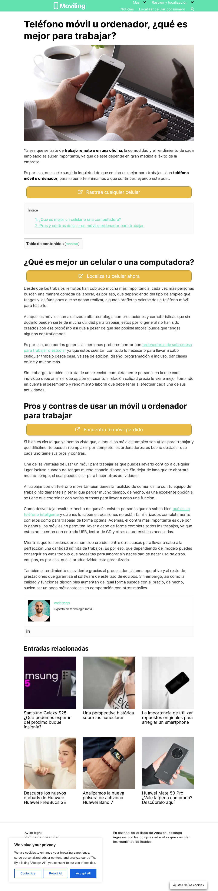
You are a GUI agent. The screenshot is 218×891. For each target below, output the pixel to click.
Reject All (55, 873)
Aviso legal (33, 832)
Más (136, 2)
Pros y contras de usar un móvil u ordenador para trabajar (89, 225)
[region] (55, 860)
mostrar (72, 244)
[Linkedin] (28, 631)
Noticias (127, 9)
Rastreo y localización (169, 2)
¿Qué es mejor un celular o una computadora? (78, 219)
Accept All (83, 873)
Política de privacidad (42, 837)
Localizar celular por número (162, 9)
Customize (27, 873)
